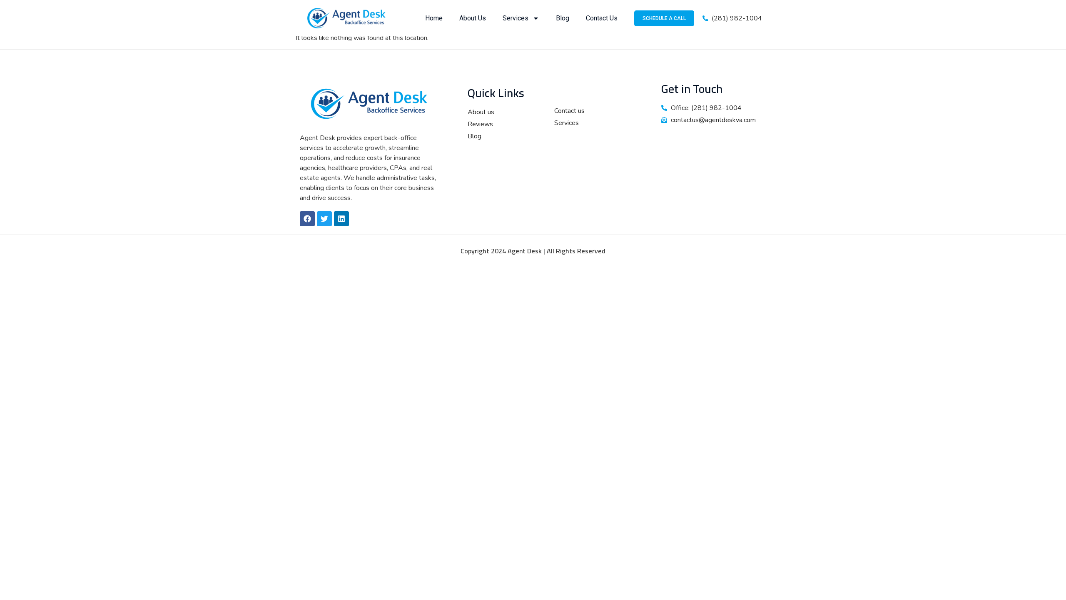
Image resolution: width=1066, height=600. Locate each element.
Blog (562, 18)
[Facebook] (307, 218)
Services (515, 18)
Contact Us (602, 18)
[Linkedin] (341, 218)
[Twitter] (324, 218)
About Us (472, 18)
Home (434, 18)
